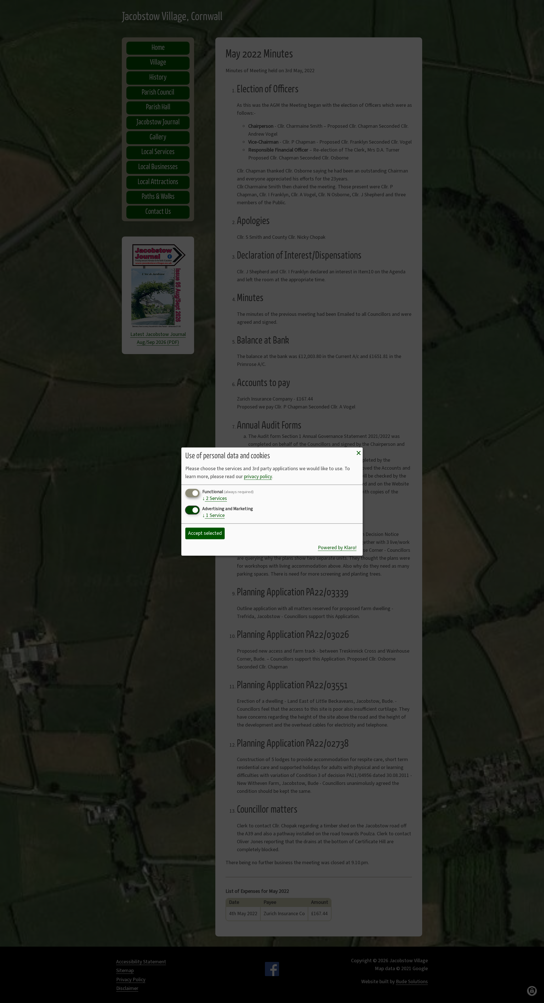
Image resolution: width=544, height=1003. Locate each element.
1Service (213, 516)
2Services (214, 499)
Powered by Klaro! (337, 547)
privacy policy (258, 476)
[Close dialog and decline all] (358, 453)
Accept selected (205, 533)
